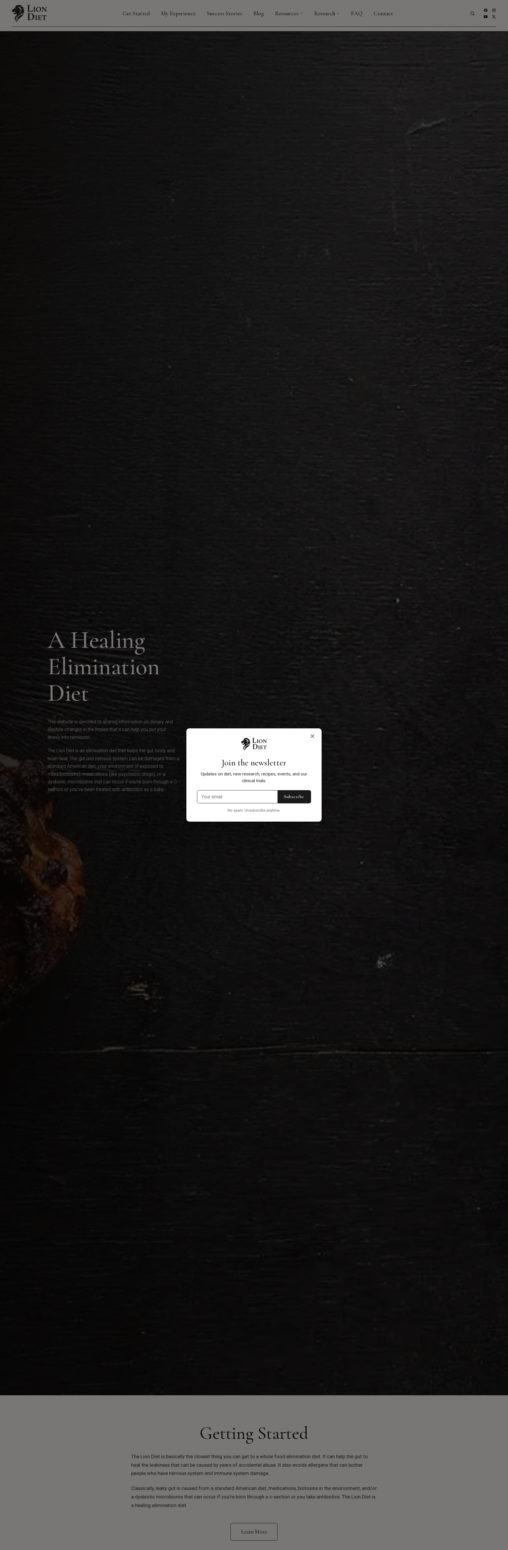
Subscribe (294, 797)
